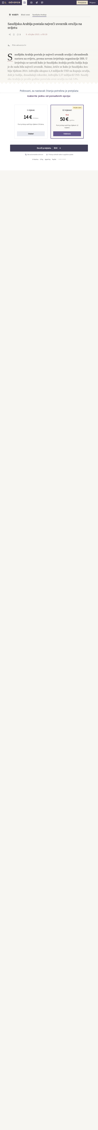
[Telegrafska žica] (36, 2)
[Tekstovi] (30, 2)
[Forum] (42, 2)
